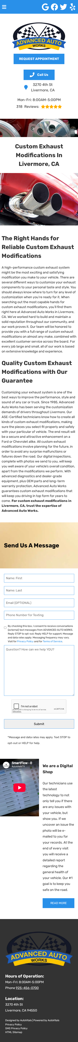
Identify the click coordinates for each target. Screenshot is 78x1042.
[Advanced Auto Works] (39, 36)
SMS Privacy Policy (16, 1028)
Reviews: (27, 106)
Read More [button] (58, 903)
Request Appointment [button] (39, 59)
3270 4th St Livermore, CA (43, 87)
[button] (45, 7)
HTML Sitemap (13, 1032)
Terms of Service (52, 641)
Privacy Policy (25, 641)
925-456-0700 (27, 988)
